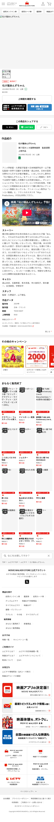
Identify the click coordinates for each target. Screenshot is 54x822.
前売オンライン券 (10, 11)
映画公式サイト (8, 319)
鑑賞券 (39, 11)
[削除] (48, 556)
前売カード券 (27, 11)
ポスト (11, 127)
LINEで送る (28, 127)
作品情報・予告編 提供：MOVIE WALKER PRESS (17, 326)
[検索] (5, 556)
